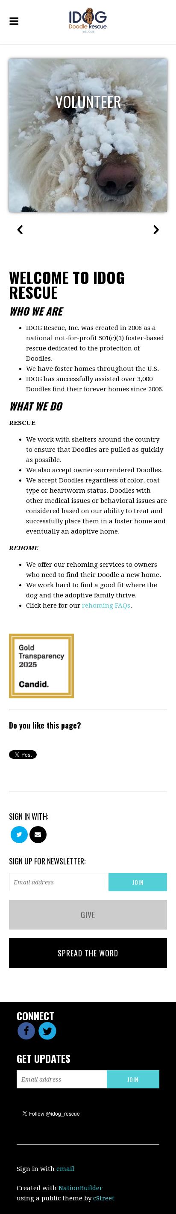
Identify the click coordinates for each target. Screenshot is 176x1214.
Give (88, 914)
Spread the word (88, 953)
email (65, 1169)
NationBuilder (81, 1188)
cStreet (103, 1198)
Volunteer (88, 101)
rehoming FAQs (106, 605)
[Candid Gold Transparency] (41, 665)
